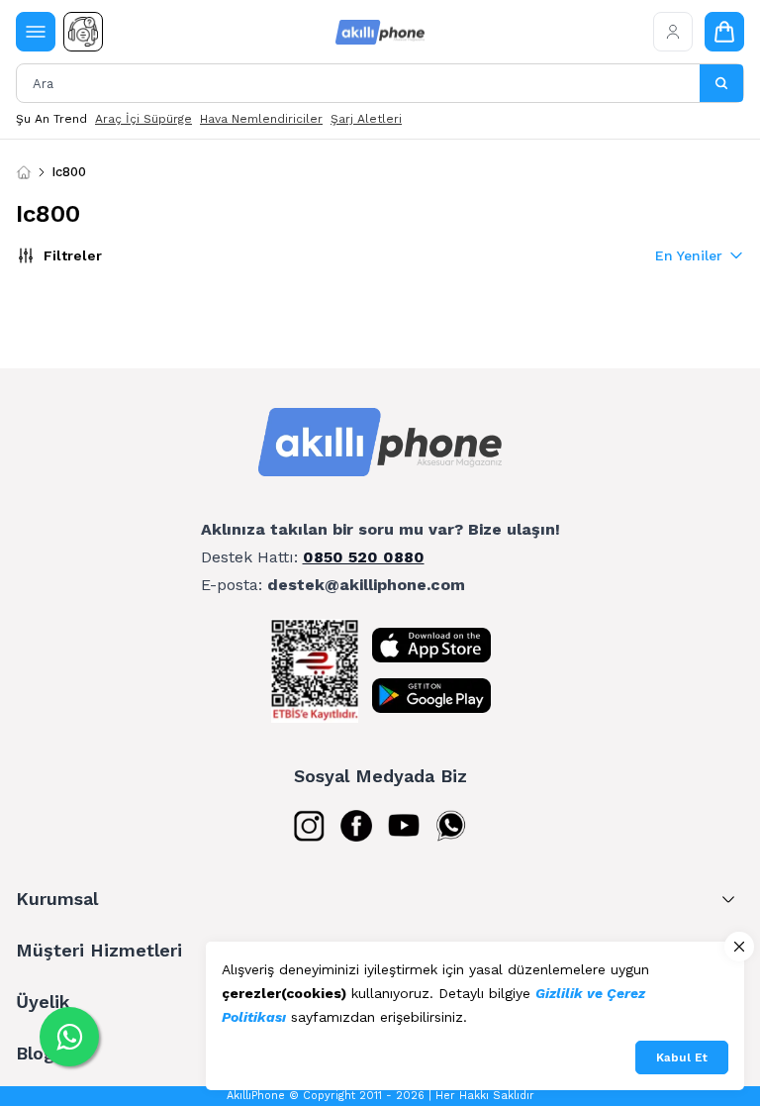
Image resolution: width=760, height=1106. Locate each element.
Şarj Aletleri (366, 119)
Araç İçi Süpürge (143, 119)
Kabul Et (682, 1057)
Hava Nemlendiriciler (261, 119)
